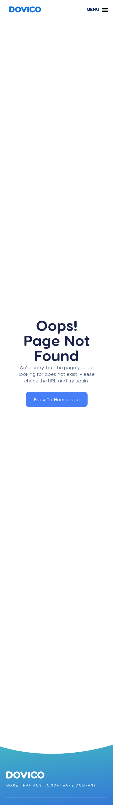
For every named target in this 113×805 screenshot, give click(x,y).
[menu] (105, 10)
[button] (57, 399)
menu (93, 9)
